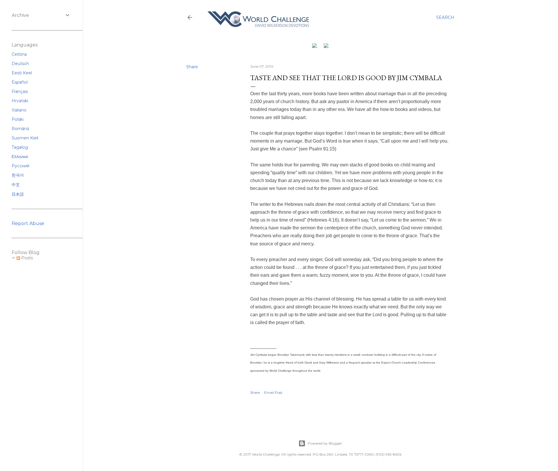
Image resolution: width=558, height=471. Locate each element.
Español (20, 82)
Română (20, 128)
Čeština (19, 54)
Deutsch (20, 63)
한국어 (18, 175)
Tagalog (20, 147)
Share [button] (192, 66)
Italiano (19, 110)
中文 (16, 184)
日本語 (18, 194)
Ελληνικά (20, 156)
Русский (20, 165)
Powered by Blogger (325, 443)
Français (20, 91)
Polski (18, 119)
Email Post (273, 392)
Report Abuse (28, 223)
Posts (26, 257)
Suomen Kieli (25, 138)
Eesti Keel (22, 72)
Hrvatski (20, 100)
